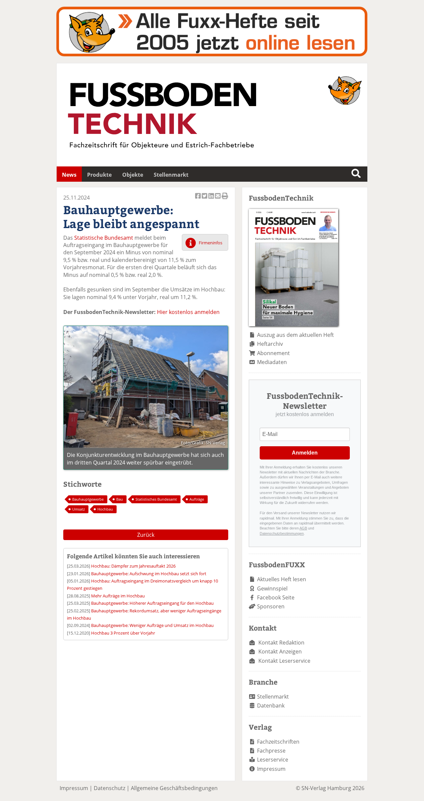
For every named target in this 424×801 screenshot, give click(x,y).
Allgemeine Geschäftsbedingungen (174, 788)
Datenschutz (109, 788)
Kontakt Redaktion (281, 642)
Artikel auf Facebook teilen (198, 199)
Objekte (132, 174)
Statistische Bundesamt (103, 237)
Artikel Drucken (225, 199)
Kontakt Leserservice (284, 660)
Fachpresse (271, 750)
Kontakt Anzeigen (280, 651)
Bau (119, 499)
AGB (303, 528)
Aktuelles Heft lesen (281, 579)
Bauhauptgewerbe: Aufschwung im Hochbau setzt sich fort (148, 574)
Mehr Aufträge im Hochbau (118, 596)
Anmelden (305, 453)
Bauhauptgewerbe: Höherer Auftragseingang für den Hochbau (152, 603)
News (69, 174)
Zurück (145, 534)
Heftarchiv (270, 343)
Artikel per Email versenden (218, 199)
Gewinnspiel (272, 588)
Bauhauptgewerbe (88, 499)
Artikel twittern (205, 199)
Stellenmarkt (171, 174)
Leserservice (272, 759)
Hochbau (105, 509)
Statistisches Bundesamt (156, 499)
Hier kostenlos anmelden (188, 312)
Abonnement (273, 353)
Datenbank (271, 705)
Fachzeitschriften (278, 741)
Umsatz (78, 509)
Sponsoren (271, 606)
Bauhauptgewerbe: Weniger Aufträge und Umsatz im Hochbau (152, 625)
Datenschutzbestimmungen (282, 533)
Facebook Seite (275, 597)
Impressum (271, 768)
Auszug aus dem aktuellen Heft (295, 335)
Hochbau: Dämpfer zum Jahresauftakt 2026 (133, 566)
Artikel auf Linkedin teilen (211, 199)
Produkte (99, 174)
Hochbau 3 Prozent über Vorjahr (123, 633)
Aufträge (196, 499)
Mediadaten (272, 362)
